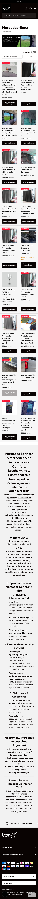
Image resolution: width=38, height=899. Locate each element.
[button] (30, 8)
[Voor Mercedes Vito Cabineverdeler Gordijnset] (28, 156)
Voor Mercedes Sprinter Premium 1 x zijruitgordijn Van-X (9, 209)
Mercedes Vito (24, 497)
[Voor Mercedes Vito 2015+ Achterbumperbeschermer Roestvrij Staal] (9, 364)
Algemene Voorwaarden (8, 892)
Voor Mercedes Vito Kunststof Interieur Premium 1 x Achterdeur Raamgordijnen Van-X (28, 424)
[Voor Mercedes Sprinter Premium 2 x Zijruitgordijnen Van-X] (9, 156)
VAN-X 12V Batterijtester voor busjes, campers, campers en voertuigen (8, 423)
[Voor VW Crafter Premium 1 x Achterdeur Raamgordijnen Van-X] (9, 322)
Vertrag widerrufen (17, 894)
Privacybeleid (20, 892)
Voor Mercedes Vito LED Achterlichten (28, 376)
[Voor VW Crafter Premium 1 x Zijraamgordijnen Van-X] (28, 279)
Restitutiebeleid (30, 892)
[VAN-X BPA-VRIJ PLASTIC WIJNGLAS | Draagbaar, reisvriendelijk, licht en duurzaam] (9, 279)
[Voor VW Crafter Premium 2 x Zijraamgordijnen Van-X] (9, 235)
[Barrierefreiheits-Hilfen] (5, 894)
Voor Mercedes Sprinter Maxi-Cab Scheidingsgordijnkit (28, 131)
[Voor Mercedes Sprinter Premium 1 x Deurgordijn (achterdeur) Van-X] (28, 195)
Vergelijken (26, 52)
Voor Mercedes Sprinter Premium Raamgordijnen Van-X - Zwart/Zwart (27, 85)
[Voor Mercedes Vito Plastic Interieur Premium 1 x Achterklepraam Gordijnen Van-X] (28, 322)
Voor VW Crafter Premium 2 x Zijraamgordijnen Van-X (8, 249)
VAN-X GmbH (10, 889)
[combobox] (19, 15)
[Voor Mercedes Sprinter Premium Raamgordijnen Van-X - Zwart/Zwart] (28, 69)
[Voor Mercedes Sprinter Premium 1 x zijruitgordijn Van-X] (9, 195)
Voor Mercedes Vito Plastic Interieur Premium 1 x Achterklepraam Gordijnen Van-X (28, 338)
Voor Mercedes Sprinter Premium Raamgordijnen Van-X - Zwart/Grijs (9, 131)
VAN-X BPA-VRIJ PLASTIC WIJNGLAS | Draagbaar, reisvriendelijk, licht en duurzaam (9, 295)
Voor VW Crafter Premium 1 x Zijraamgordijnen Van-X (27, 293)
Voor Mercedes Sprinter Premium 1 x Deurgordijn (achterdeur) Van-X (28, 209)
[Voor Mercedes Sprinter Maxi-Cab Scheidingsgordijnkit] (28, 117)
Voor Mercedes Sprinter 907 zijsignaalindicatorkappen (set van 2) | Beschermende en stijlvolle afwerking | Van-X (9, 87)
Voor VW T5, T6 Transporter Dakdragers (27, 248)
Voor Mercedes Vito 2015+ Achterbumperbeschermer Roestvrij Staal (9, 379)
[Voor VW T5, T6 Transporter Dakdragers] (28, 235)
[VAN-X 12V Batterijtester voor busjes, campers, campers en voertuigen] (9, 407)
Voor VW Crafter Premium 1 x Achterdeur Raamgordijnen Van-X (8, 338)
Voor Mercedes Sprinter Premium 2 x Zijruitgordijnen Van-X (9, 170)
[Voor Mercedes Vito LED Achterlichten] (28, 364)
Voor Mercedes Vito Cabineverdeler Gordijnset (28, 169)
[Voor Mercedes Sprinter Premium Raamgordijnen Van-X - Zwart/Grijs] (9, 117)
